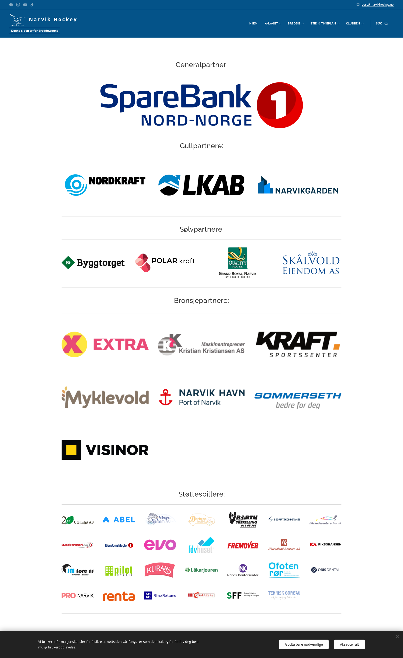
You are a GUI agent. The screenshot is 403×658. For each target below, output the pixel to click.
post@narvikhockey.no (377, 4)
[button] (382, 23)
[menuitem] (254, 23)
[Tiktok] (32, 5)
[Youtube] (25, 5)
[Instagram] (18, 5)
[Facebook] (11, 5)
